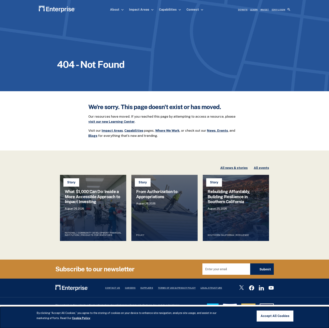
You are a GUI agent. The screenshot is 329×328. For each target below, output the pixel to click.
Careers (130, 288)
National (70, 233)
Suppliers (146, 288)
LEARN (254, 10)
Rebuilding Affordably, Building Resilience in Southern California (229, 196)
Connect (193, 9)
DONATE (243, 10)
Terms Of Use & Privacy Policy (177, 288)
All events (261, 168)
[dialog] (164, 317)
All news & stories (234, 168)
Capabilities (168, 9)
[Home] (57, 10)
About (115, 9)
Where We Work (167, 130)
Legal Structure (211, 288)
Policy (140, 235)
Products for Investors (96, 235)
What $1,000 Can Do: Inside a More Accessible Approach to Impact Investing (92, 196)
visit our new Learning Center (111, 122)
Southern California (221, 235)
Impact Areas (139, 9)
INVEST (264, 10)
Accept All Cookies (275, 316)
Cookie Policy (81, 318)
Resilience (242, 235)
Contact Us (112, 288)
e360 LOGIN (278, 10)
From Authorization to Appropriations (156, 194)
